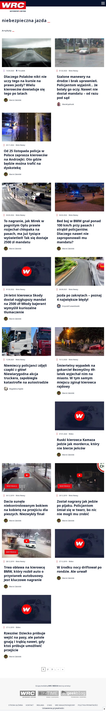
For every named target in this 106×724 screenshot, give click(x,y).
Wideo (71, 434)
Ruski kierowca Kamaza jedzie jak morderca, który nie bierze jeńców (78, 444)
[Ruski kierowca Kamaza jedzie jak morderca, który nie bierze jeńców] (79, 415)
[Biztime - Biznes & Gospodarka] (48, 694)
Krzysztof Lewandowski (71, 306)
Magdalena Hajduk (16, 389)
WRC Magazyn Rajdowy (65, 705)
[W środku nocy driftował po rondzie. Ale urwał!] (79, 543)
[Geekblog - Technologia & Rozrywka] (73, 694)
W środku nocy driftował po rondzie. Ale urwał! (79, 569)
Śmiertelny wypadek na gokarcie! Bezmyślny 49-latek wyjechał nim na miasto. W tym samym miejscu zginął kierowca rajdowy (76, 376)
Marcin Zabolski (15, 100)
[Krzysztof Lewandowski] (59, 306)
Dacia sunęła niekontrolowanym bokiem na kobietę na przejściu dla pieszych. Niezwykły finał (26, 507)
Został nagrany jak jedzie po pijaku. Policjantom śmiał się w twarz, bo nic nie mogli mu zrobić (77, 507)
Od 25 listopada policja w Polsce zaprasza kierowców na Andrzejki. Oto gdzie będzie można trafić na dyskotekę (25, 159)
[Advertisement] (53, 717)
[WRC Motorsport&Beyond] (14, 11)
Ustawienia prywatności (53, 708)
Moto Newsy (73, 71)
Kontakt (30, 705)
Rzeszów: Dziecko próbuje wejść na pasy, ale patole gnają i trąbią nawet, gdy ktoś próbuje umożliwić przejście (24, 641)
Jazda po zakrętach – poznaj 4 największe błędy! (79, 297)
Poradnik (21, 71)
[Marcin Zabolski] (6, 100)
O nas (49, 705)
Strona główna (15, 705)
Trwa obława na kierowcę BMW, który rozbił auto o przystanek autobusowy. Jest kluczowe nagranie (24, 573)
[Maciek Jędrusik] (59, 104)
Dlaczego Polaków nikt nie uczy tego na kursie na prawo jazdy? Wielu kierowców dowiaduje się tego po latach (25, 85)
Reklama (40, 705)
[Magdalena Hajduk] (6, 389)
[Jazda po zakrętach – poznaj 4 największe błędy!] (79, 271)
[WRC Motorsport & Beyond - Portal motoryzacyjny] (28, 694)
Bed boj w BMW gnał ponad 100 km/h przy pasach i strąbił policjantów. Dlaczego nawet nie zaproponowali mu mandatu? (79, 231)
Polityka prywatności (88, 705)
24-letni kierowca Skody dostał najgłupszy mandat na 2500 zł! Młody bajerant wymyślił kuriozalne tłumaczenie (25, 303)
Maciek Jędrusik (68, 104)
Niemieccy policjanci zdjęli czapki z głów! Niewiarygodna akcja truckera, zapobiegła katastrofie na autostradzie (26, 373)
